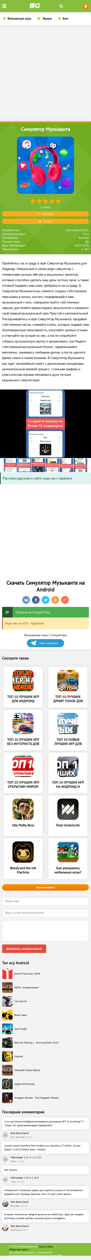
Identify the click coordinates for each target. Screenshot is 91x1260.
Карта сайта (46, 1246)
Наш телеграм (49, 643)
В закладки (48, 213)
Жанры (47, 18)
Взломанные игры (19, 18)
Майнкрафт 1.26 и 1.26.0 (25, 1177)
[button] (11, 465)
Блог (66, 18)
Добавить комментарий (24, 948)
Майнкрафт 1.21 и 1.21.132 (26, 1157)
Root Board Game (20, 1133)
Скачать (47, 221)
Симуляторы (59, 635)
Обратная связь (18, 1249)
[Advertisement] (45, 73)
